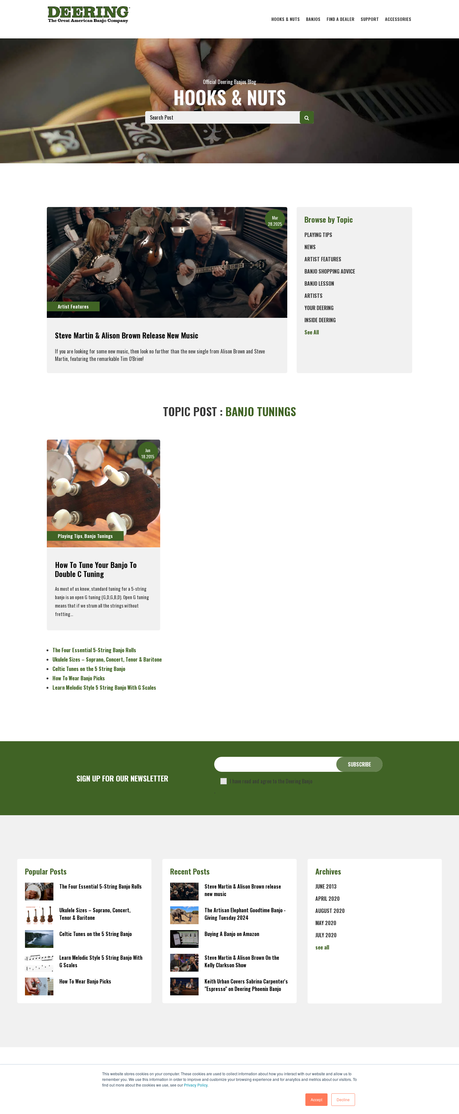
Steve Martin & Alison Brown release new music (126, 335)
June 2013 (326, 886)
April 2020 (327, 898)
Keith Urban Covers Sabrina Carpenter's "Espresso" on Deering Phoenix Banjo (246, 985)
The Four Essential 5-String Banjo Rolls (94, 650)
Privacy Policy (195, 1084)
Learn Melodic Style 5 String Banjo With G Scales (104, 687)
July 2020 (326, 935)
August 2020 (330, 910)
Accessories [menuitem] (398, 19)
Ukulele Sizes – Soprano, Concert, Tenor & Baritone (107, 659)
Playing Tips (318, 235)
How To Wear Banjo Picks (78, 678)
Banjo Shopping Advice (329, 271)
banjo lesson (319, 283)
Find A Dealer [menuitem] (340, 19)
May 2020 (325, 923)
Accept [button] (316, 1099)
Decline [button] (343, 1099)
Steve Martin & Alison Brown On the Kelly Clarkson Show (242, 961)
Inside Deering (320, 320)
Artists (313, 295)
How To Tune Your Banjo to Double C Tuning (96, 569)
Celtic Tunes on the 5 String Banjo (88, 669)
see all (322, 947)
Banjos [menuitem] (313, 19)
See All (311, 332)
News (310, 247)
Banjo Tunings (98, 536)
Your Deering (318, 308)
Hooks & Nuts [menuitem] (285, 19)
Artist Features (322, 259)
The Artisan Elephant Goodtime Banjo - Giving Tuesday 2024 (245, 913)
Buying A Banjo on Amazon (232, 934)
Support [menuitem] (370, 19)
